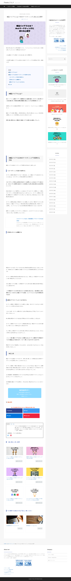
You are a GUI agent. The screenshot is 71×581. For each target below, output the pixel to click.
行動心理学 (9, 402)
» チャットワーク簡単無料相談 (8, 569)
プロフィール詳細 (63, 45)
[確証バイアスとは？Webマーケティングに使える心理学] (24, 33)
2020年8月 (51, 193)
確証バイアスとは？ (13, 72)
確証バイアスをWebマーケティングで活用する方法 (20, 74)
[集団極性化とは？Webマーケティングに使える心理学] (57, 136)
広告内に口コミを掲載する (15, 79)
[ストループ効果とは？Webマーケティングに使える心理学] (14, 493)
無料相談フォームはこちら (31, 525)
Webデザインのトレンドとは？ (57, 114)
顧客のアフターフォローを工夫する (16, 82)
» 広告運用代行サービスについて (9, 572)
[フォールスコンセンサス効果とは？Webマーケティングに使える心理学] (34, 493)
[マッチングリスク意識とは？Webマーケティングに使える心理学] (34, 472)
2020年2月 (51, 212)
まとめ (10, 84)
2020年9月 (51, 190)
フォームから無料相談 (62, 50)
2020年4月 (51, 206)
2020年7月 (51, 196)
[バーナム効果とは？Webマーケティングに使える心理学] (14, 472)
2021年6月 (51, 174)
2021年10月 (51, 162)
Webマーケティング (51, 560)
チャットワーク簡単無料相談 (61, 48)
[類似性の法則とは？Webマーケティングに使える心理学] (57, 121)
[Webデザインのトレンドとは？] (57, 108)
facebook (10, 410)
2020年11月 (51, 184)
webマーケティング (25, 19)
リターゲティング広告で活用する (16, 77)
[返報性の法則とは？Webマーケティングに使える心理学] (34, 451)
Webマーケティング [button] (35, 6)
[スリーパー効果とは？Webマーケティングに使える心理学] (14, 451)
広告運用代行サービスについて (12, 525)
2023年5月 (51, 159)
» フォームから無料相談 (7, 571)
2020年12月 (51, 181)
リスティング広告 (11, 6)
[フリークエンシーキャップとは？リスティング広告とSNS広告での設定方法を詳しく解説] (57, 93)
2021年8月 (51, 168)
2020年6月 (51, 199)
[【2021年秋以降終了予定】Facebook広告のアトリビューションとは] (57, 79)
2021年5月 (51, 178)
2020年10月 (51, 187)
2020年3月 (51, 209)
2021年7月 (51, 171)
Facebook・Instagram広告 (23, 6)
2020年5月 (51, 202)
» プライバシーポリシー (7, 574)
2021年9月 (51, 165)
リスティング (20, 528)
